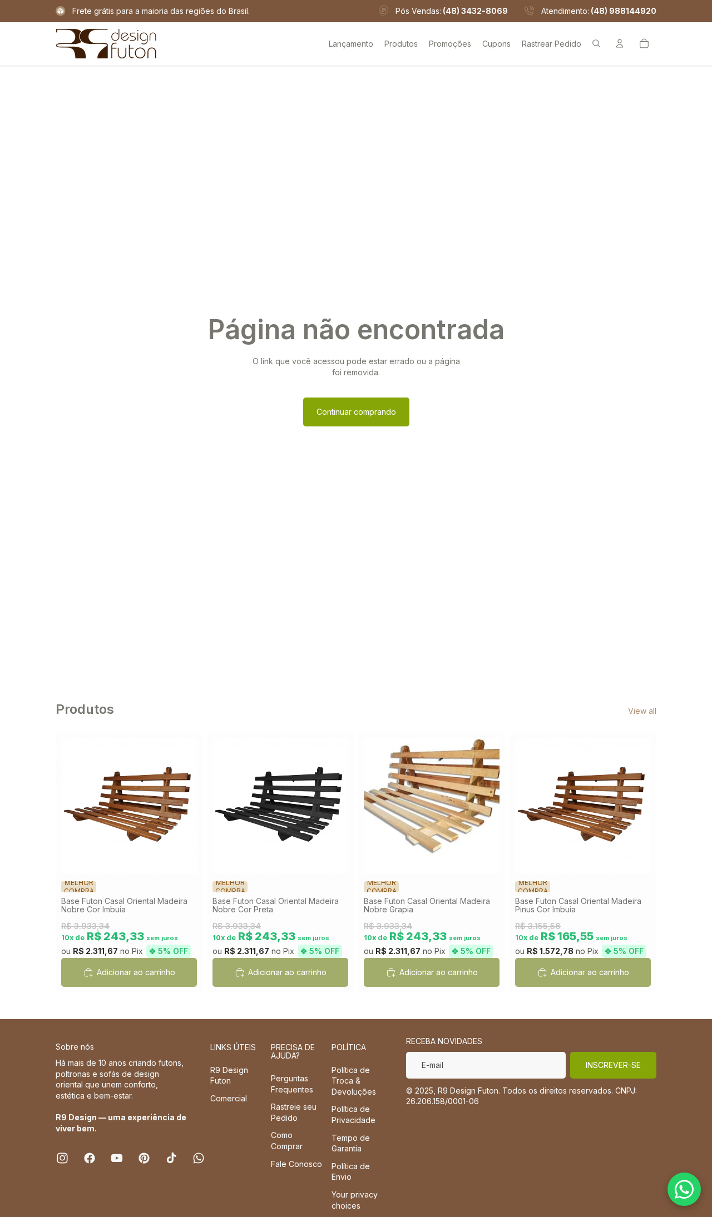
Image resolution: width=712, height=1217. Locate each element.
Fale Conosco (296, 1164)
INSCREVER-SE (613, 1065)
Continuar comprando (356, 411)
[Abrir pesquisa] (596, 43)
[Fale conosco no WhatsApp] (684, 1189)
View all (642, 711)
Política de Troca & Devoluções (354, 1080)
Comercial (228, 1098)
